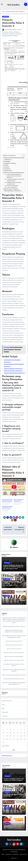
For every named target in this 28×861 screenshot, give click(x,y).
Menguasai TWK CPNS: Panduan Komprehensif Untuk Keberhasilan (13, 812)
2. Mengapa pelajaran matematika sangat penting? (15, 180)
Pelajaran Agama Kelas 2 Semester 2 (14, 373)
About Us (14, 858)
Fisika (3, 704)
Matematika (5, 712)
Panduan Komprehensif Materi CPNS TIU (14, 626)
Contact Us (9, 854)
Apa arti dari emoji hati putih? (14, 641)
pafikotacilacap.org (7, 755)
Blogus (22, 849)
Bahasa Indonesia (7, 700)
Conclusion (7, 169)
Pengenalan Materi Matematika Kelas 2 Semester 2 (14, 158)
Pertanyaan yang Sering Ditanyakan (14, 172)
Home (2, 854)
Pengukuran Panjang (10, 163)
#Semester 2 (10, 35)
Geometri (6, 167)
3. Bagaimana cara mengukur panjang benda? (14, 183)
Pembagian (7, 161)
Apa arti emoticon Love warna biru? (14, 660)
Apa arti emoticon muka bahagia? (14, 656)
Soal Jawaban (13, 5)
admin (8, 29)
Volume (6, 165)
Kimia (3, 708)
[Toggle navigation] (2, 4)
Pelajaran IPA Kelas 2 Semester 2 (13, 368)
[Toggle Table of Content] (22, 155)
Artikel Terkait (8, 170)
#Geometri (6, 32)
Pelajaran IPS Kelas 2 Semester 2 (13, 370)
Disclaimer (15, 854)
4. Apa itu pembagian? (12, 185)
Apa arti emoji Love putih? (14, 648)
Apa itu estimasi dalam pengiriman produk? (14, 675)
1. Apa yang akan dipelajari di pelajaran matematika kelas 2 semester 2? (14, 176)
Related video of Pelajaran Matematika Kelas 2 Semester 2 (12, 189)
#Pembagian (12, 34)
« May (13, 750)
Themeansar (14, 851)
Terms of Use (23, 854)
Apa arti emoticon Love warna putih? (14, 652)
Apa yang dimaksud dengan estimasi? (14, 678)
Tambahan (5, 16)
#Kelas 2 (11, 32)
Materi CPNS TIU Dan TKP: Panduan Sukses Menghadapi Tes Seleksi (13, 828)
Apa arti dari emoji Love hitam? (14, 645)
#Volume (16, 35)
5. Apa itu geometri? (12, 187)
